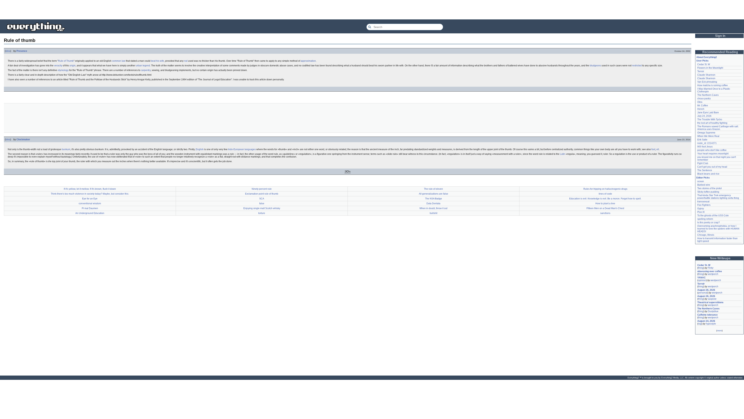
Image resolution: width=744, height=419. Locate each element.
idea (8, 51)
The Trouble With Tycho (709, 119)
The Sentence (704, 170)
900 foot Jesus (705, 146)
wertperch (713, 274)
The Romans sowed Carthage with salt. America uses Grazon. (718, 128)
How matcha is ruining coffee (712, 85)
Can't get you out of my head (712, 166)
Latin (562, 154)
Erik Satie (702, 139)
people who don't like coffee (712, 150)
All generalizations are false (433, 193)
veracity (58, 65)
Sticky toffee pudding (708, 191)
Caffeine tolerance (707, 314)
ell (657, 149)
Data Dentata (433, 203)
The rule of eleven (433, 189)
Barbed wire (703, 185)
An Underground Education (89, 213)
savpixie (712, 299)
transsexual (703, 201)
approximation (308, 61)
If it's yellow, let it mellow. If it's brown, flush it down (90, 189)
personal (702, 292)
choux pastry (704, 98)
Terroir (700, 71)
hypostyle (711, 323)
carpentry (146, 70)
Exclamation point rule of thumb (261, 193)
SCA (261, 198)
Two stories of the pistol (709, 188)
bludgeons (595, 65)
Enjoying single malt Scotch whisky (261, 208)
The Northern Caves (708, 95)
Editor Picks (703, 177)
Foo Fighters (703, 205)
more (719, 330)
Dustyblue (713, 311)
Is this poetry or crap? (708, 222)
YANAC (701, 277)
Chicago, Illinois (705, 235)
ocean (700, 181)
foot (653, 149)
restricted (637, 65)
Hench (700, 109)
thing (700, 268)
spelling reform (705, 219)
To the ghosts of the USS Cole (713, 215)
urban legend (143, 65)
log (699, 323)
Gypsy (700, 208)
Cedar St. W (703, 64)
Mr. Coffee (702, 105)
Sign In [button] (720, 35)
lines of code (605, 193)
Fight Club (702, 163)
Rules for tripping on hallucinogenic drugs (605, 189)
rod (186, 61)
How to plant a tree (605, 203)
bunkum (66, 149)
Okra (699, 102)
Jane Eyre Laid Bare (708, 112)
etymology (63, 70)
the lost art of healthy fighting (712, 123)
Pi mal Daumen (90, 208)
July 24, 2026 (704, 116)
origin (73, 65)
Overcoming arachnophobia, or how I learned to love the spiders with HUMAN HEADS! (718, 229)
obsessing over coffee (709, 271)
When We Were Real (708, 136)
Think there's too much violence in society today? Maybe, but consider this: (90, 193)
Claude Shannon (706, 75)
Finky (710, 268)
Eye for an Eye (89, 198)
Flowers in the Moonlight (710, 68)
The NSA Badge (433, 198)
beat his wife (157, 61)
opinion (702, 280)
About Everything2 (706, 57)
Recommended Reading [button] (720, 52)
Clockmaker (23, 139)
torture (261, 213)
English (200, 149)
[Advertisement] (372, 9)
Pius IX (701, 212)
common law (118, 61)
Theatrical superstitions (710, 302)
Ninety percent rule (262, 189)
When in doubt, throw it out (433, 208)
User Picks (702, 60)
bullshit (433, 213)
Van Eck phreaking (707, 82)
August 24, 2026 (706, 321)
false (261, 203)
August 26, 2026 (706, 290)
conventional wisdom (90, 203)
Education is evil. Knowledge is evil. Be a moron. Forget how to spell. (605, 198)
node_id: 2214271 (707, 143)
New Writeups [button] (720, 258)
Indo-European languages (242, 149)
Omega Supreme (706, 132)
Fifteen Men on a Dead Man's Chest (605, 208)
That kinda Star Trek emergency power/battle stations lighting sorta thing (718, 196)
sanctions (605, 213)
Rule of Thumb (66, 61)
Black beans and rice (708, 173)
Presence (21, 51)
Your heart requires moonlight (712, 153)
